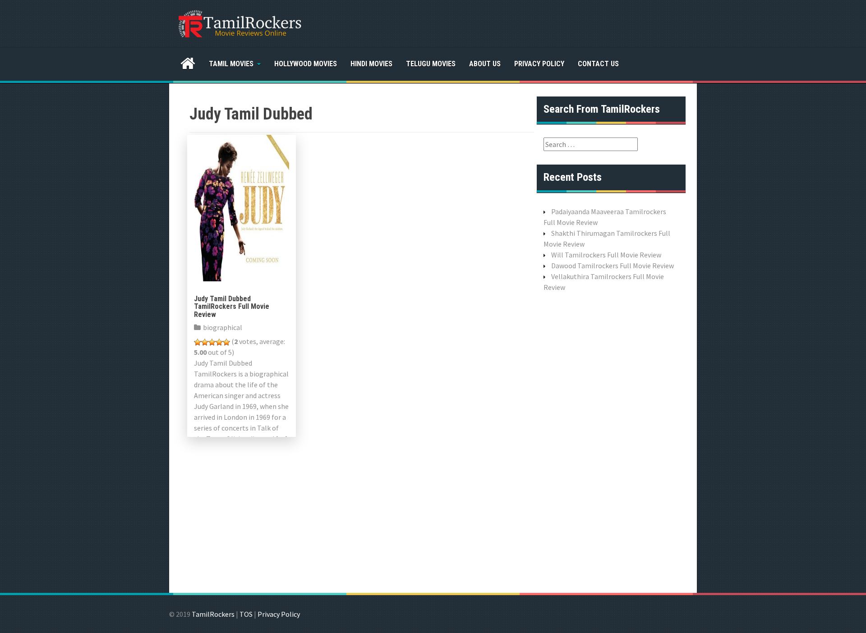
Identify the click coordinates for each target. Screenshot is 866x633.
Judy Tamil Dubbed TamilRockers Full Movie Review (231, 306)
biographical (222, 327)
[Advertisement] (611, 441)
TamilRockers (213, 614)
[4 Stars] (219, 342)
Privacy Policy (539, 64)
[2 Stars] (204, 342)
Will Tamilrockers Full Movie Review (606, 254)
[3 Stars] (212, 342)
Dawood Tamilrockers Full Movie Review (612, 265)
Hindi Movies (371, 64)
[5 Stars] (226, 342)
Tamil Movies (231, 64)
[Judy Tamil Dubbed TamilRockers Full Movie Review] (241, 206)
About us (485, 64)
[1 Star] (197, 342)
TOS (246, 614)
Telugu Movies (431, 64)
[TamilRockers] (239, 22)
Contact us (598, 64)
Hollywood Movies (305, 64)
